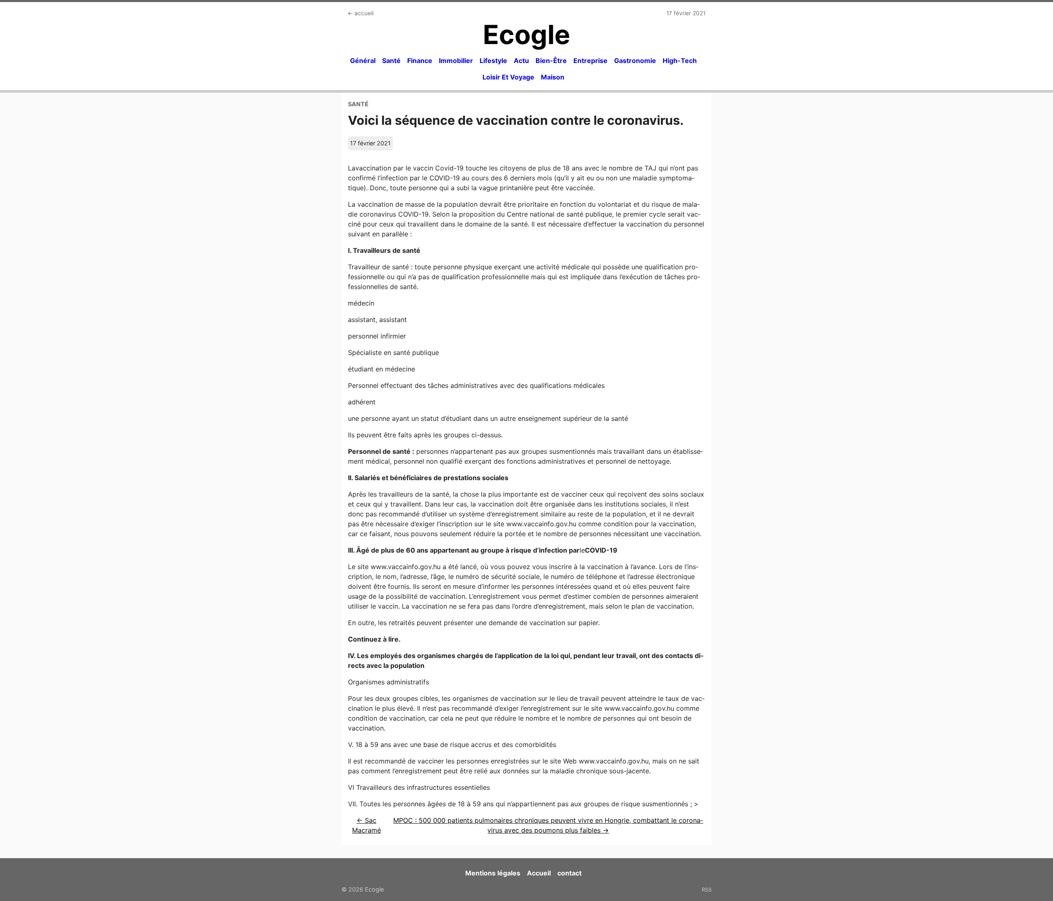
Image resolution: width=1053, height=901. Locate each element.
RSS (707, 889)
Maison (552, 77)
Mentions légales (492, 873)
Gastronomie (635, 60)
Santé (391, 60)
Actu (521, 60)
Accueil (539, 873)
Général (363, 60)
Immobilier (456, 60)
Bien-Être (551, 60)
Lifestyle (493, 60)
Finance (419, 60)
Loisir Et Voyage (508, 77)
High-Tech (680, 60)
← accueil (360, 13)
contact (569, 873)
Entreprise (590, 60)
